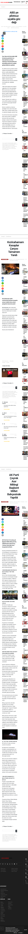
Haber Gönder (14, 871)
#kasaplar (12, 361)
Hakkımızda (3, 868)
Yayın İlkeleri (3, 869)
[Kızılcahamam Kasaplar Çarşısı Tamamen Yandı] (10, 268)
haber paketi (2, 931)
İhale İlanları (3, 896)
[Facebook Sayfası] (1, 863)
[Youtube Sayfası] (8, 863)
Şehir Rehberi (2, 918)
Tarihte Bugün (2, 913)
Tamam (20, 932)
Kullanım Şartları (14, 868)
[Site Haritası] (15, 863)
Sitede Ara (10, 902)
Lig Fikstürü (3, 910)
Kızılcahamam (17, 1)
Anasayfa (3, 6)
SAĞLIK (2, 891)
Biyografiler (10, 904)
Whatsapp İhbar (14, 869)
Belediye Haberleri (4, 890)
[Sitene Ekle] (17, 863)
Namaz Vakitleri (2, 907)
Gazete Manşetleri (3, 921)
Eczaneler (3, 909)
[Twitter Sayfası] (3, 863)
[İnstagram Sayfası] (6, 863)
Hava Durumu (2, 903)
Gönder (16, 139)
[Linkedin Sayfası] (10, 863)
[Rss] (13, 863)
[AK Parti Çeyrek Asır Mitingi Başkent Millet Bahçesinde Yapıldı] (10, 510)
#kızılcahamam (5, 361)
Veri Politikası (3, 871)
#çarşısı (3, 362)
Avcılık (2, 897)
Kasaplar (8, 309)
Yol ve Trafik (2, 905)
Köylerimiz (3, 893)
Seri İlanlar (3, 916)
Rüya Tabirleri (9, 907)
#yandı (7, 362)
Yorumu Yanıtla (7, 409)
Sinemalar (3, 914)
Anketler (10, 903)
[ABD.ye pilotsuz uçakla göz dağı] (10, 31)
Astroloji (9, 908)
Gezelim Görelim (4, 894)
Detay (16, 932)
